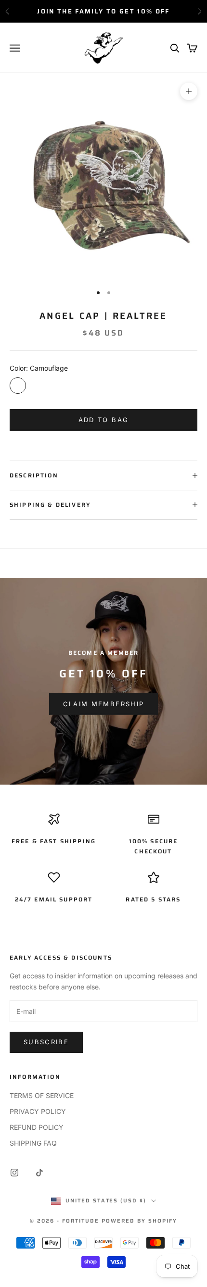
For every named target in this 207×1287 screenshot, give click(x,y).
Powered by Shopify (139, 1221)
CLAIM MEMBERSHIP (103, 704)
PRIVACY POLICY (38, 1111)
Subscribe (46, 1042)
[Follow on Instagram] (14, 1172)
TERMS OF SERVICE (42, 1095)
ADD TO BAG (103, 420)
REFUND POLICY (37, 1127)
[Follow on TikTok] (39, 1172)
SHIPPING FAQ (33, 1143)
